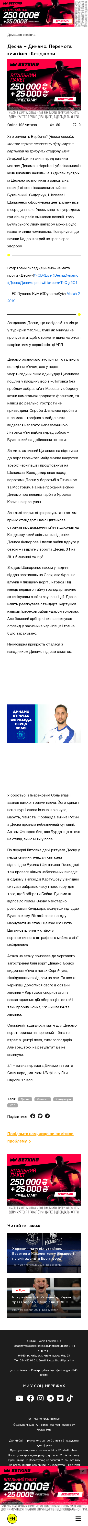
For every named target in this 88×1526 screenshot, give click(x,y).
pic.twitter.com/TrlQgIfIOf (55, 283)
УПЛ (12, 1105)
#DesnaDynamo (65, 275)
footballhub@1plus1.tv (60, 1360)
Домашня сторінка (21, 35)
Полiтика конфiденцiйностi (44, 1419)
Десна (25, 1099)
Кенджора (63, 1099)
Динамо (42, 1099)
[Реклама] (44, 13)
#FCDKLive (43, 275)
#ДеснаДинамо (20, 283)
